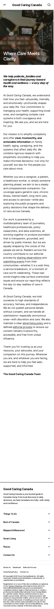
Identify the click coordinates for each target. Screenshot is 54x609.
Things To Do (10, 513)
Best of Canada (11, 522)
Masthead (17, 567)
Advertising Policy (10, 572)
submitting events (13, 261)
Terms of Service (15, 586)
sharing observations (29, 257)
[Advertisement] (27, 428)
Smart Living (9, 538)
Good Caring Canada (27, 5)
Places (6, 546)
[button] (4, 5)
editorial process (22, 327)
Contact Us (9, 555)
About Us (7, 567)
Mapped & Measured (13, 530)
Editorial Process (29, 567)
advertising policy (33, 323)
